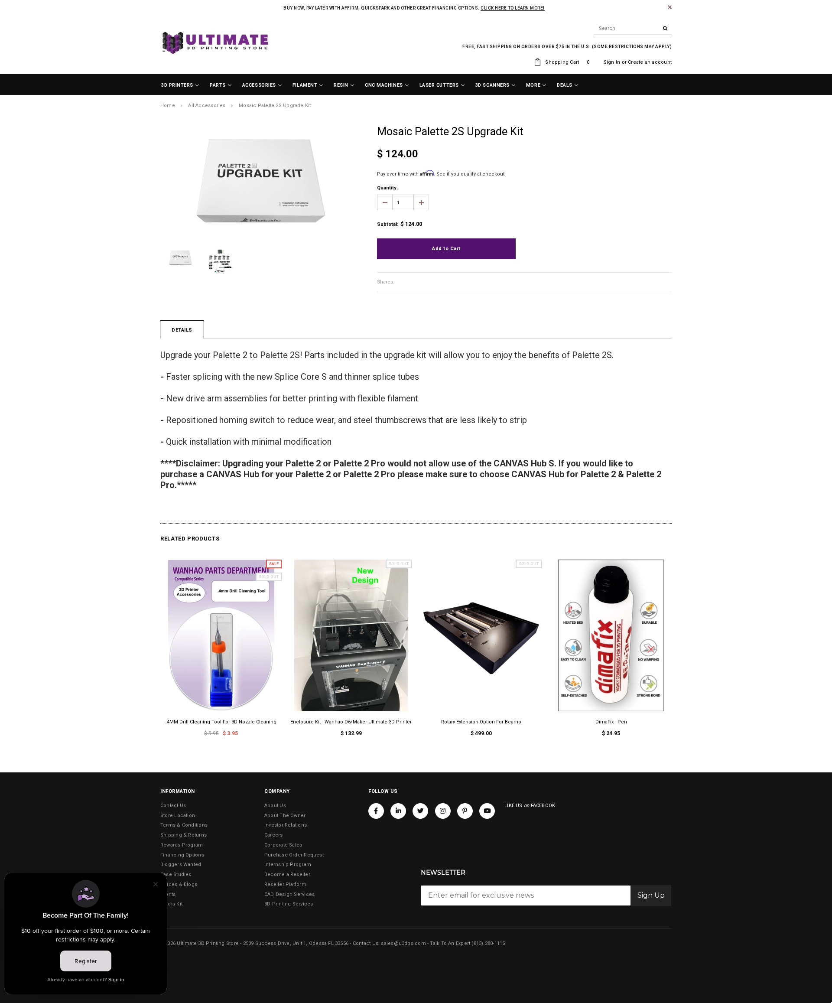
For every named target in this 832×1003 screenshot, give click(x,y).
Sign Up (651, 895)
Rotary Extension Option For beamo (481, 722)
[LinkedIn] (398, 811)
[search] (633, 28)
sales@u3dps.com (403, 943)
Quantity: (387, 188)
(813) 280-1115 (488, 943)
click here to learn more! (513, 8)
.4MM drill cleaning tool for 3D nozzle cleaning (221, 722)
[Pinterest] (465, 811)
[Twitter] (420, 811)
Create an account (650, 62)
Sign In (612, 62)
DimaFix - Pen (611, 722)
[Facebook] (376, 811)
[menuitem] (180, 85)
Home (167, 105)
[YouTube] (487, 811)
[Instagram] (443, 811)
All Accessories (206, 105)
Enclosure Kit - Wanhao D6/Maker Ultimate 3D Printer (351, 722)
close (670, 7)
